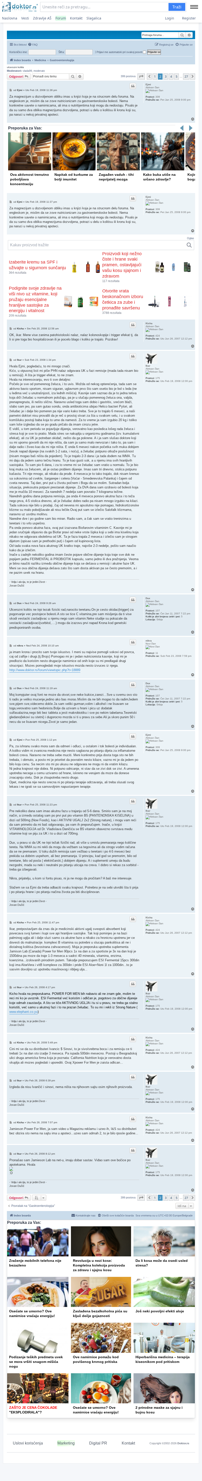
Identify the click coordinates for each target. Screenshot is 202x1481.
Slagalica (93, 18)
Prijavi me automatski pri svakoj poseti (120, 52)
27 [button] (186, 76)
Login (169, 18)
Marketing (66, 1443)
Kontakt (76, 18)
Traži (176, 7)
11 (156, 653)
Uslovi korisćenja (28, 1443)
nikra (149, 640)
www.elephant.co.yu (23, 1012)
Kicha (149, 323)
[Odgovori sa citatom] (133, 86)
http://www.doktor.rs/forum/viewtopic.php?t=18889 (44, 670)
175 (157, 378)
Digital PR (98, 1443)
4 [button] (171, 76)
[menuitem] (33, 45)
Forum (60, 18)
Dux (148, 598)
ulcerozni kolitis (15, 67)
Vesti (25, 18)
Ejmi (148, 84)
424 (157, 335)
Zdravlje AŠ (42, 18)
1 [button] (155, 76)
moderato (39, 70)
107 (157, 610)
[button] (141, 76)
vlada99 (27, 70)
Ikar (148, 365)
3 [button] (166, 76)
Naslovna (9, 18)
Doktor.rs (183, 1443)
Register (189, 18)
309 (157, 96)
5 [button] (176, 76)
